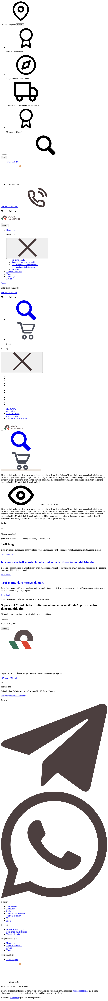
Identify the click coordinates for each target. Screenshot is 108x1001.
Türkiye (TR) (8, 955)
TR (4, 157)
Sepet (3, 283)
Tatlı (8, 918)
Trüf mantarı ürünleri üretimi (23, 267)
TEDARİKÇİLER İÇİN (16, 418)
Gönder (5, 628)
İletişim (9, 279)
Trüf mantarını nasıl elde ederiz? (25, 264)
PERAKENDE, (13, 414)
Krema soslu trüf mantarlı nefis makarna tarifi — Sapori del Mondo (47, 562)
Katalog (5, 225)
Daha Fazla (6, 575)
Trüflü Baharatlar (13, 916)
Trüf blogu (10, 276)
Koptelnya (14, 998)
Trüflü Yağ (10, 909)
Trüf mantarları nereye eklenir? (23, 582)
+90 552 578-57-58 (9, 292)
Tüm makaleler (7, 554)
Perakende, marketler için (16, 932)
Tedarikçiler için (13, 934)
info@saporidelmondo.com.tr (13, 696)
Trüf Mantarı (11, 906)
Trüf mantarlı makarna (15, 913)
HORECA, (11, 410)
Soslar (8, 911)
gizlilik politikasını (80, 991)
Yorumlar (10, 274)
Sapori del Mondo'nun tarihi (23, 262)
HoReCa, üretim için (15, 929)
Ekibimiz (15, 269)
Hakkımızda (11, 230)
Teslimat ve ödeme (14, 272)
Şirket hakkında (18, 260)
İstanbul (20, 25)
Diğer (8, 920)
